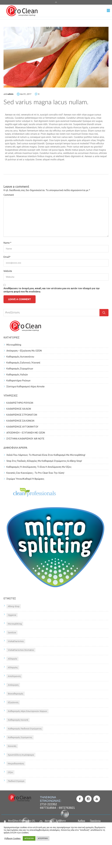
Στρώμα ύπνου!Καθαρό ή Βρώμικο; (25, 478)
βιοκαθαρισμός (15, 693)
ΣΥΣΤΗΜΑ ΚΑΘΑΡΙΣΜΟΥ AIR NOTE (25, 438)
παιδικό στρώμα (16, 781)
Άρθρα (81, 820)
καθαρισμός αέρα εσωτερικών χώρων (27, 711)
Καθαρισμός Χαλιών (17, 374)
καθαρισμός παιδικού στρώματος (25, 728)
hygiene (12, 615)
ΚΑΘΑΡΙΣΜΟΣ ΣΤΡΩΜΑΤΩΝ (21, 414)
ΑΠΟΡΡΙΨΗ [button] (43, 838)
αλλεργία (12, 658)
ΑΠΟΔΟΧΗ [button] (29, 838)
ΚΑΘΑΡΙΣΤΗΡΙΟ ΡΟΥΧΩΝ (19, 402)
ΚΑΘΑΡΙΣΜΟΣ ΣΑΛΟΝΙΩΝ (20, 420)
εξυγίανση (13, 702)
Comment (9, 195)
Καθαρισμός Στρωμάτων (19, 368)
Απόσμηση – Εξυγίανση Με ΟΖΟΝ (24, 350)
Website (8, 271)
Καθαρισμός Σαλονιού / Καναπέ (23, 362)
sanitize (12, 632)
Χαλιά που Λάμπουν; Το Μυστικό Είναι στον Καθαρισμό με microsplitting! (45, 455)
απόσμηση (13, 685)
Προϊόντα (95, 820)
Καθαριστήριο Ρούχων (18, 380)
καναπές (12, 746)
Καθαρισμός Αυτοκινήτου (20, 356)
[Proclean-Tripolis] (55, 11)
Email (7, 257)
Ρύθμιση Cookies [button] (12, 838)
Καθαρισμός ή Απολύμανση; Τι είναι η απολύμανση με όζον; (39, 467)
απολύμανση (14, 676)
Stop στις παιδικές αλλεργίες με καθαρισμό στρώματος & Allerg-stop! (44, 461)
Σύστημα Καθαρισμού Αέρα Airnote (25, 386)
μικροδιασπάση (16, 763)
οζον (10, 772)
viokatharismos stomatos (21, 650)
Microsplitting (13, 344)
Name (7, 242)
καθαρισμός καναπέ (18, 720)
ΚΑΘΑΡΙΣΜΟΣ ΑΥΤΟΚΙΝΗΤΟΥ (22, 426)
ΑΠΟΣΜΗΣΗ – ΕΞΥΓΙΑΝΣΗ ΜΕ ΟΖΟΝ (25, 432)
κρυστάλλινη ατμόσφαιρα (21, 755)
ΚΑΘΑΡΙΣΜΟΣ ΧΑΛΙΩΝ (18, 408)
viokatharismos (16, 641)
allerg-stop (13, 606)
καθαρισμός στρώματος (20, 737)
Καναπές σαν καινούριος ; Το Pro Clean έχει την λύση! (35, 472)
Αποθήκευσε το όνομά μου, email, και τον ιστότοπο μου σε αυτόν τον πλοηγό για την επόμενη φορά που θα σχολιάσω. (52, 290)
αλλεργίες (13, 667)
